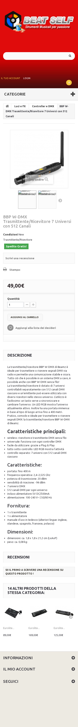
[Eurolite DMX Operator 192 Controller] (64, 613)
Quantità (13, 298)
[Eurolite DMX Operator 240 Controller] (39, 613)
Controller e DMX (43, 106)
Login (26, 78)
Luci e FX (20, 106)
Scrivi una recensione (19, 258)
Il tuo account (10, 78)
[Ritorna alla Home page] (7, 106)
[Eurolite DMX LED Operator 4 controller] (13, 613)
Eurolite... (8, 627)
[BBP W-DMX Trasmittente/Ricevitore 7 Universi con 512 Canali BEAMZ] (27, 199)
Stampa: (14, 269)
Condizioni (10, 234)
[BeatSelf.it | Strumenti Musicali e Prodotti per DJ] (39, 20)
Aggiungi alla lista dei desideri (35, 327)
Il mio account (19, 669)
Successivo (60, 200)
